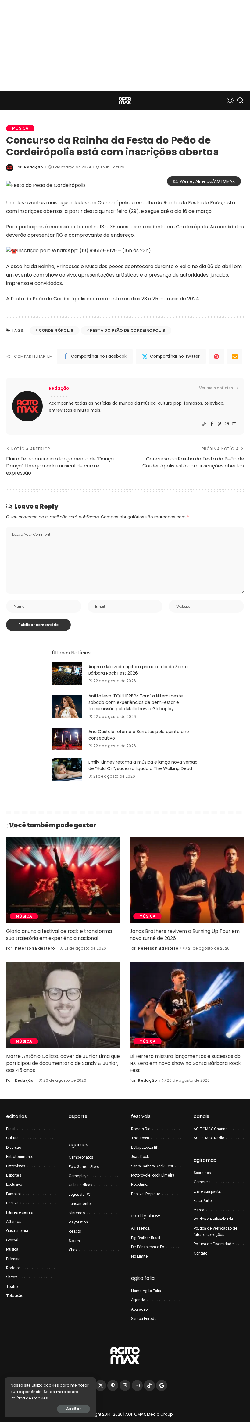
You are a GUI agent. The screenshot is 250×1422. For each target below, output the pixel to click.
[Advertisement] (125, 45)
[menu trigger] (12, 100)
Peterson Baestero (35, 948)
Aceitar (73, 1408)
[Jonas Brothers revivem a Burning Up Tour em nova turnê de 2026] (187, 880)
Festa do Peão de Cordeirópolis (127, 330)
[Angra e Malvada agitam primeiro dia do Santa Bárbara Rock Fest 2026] (67, 673)
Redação (33, 167)
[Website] (204, 424)
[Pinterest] (216, 356)
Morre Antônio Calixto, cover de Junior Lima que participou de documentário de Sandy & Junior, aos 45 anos (63, 1063)
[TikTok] (149, 1385)
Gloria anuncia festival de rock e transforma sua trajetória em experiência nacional (59, 935)
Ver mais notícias (216, 387)
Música (20, 128)
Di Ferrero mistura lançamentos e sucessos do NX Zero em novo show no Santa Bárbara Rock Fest (185, 1063)
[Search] (240, 100)
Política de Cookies (29, 1398)
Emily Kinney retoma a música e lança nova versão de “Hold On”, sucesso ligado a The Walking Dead (143, 765)
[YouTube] (234, 424)
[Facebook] (212, 424)
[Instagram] (226, 424)
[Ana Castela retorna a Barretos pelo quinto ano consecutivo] (67, 739)
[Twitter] (100, 1385)
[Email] (234, 356)
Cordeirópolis (56, 330)
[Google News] (161, 1385)
